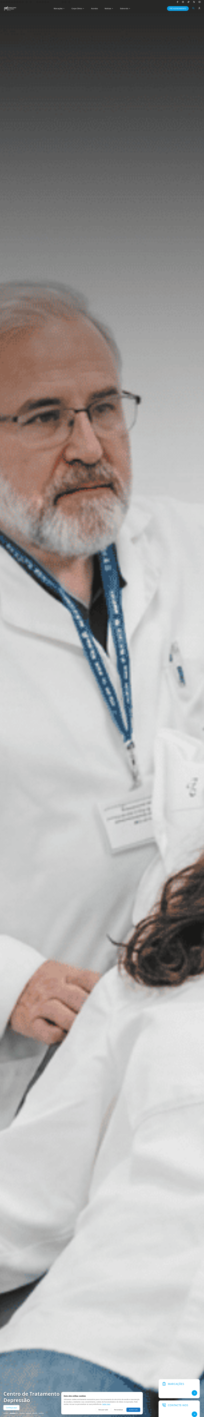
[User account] (199, 8)
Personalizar (118, 1410)
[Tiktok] (188, 2)
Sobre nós (124, 8)
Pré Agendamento (178, 8)
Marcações (58, 8)
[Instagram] (183, 2)
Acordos (94, 8)
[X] (194, 2)
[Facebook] (177, 2)
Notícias (108, 8)
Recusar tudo (103, 1410)
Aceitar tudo (133, 1410)
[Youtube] (199, 2)
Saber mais (106, 1404)
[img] (10, 8)
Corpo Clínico (77, 8)
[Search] (193, 8)
